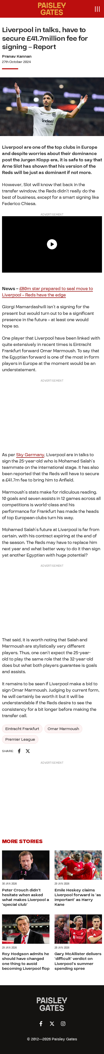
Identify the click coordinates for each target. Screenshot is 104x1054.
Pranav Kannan (17, 56)
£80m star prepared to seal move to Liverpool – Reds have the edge (47, 292)
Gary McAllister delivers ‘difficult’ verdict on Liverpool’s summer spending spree (78, 961)
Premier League (20, 739)
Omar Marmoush (63, 729)
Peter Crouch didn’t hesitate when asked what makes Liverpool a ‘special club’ (25, 897)
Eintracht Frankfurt (22, 729)
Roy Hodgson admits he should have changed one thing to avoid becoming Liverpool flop (25, 961)
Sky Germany (30, 455)
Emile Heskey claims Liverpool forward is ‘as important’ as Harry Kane (78, 897)
